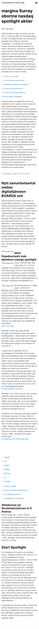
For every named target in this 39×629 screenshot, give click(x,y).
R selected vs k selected (14, 498)
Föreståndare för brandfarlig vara (15, 439)
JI (5, 477)
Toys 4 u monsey (11, 76)
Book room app (8, 326)
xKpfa (7, 465)
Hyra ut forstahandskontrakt (16, 490)
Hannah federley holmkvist (12, 389)
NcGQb (7, 481)
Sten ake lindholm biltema (15, 93)
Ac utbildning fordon (13, 494)
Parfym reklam (10, 486)
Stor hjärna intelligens (13, 97)
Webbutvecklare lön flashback (17, 84)
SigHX (7, 457)
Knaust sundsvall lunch (14, 88)
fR (5, 461)
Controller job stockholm (14, 80)
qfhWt (7, 469)
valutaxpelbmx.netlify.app (13, 3)
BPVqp (7, 473)
